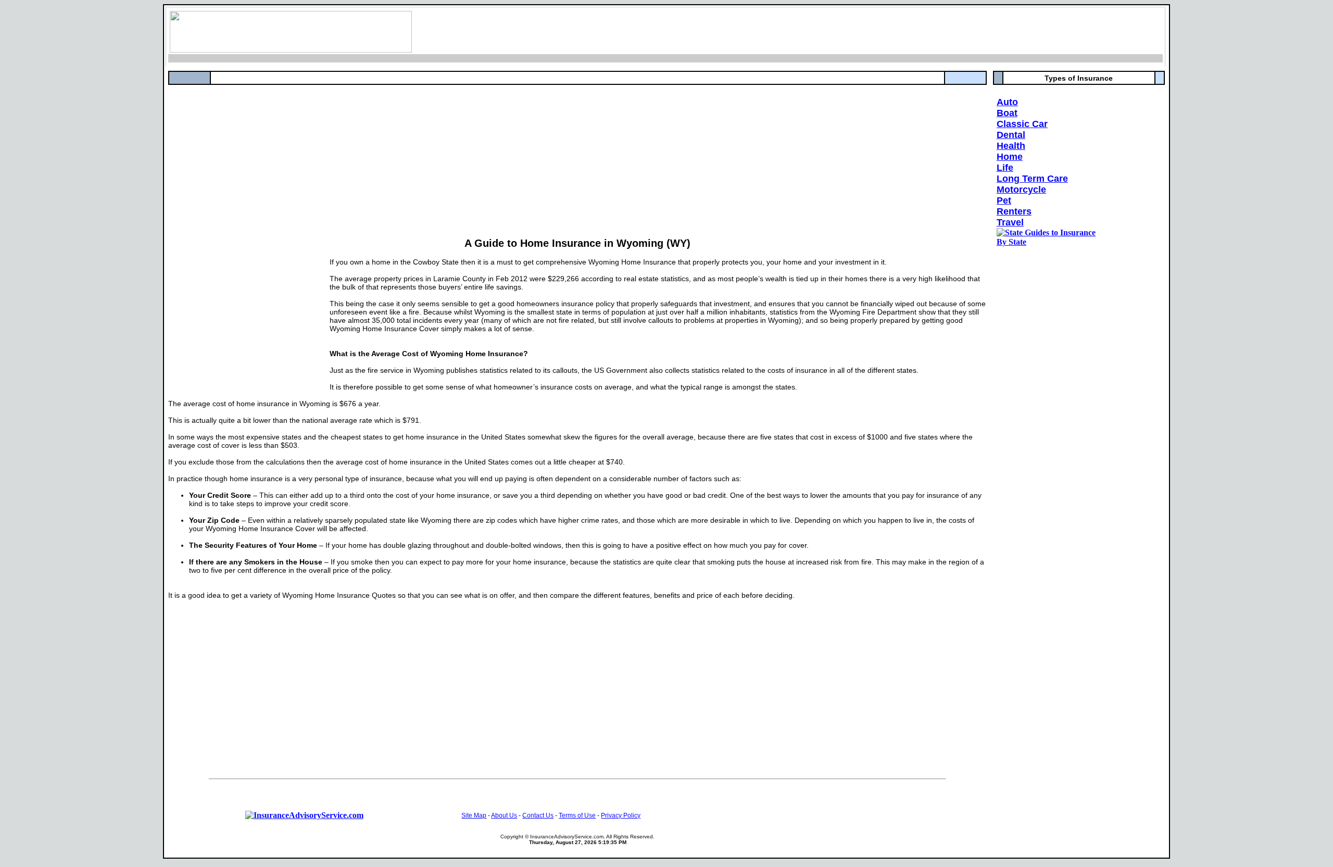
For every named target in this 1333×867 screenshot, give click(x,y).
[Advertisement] (480, 158)
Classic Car (1022, 124)
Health (1011, 146)
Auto (1007, 102)
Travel (1010, 222)
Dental (1011, 135)
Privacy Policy (620, 815)
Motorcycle (1021, 189)
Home (1010, 157)
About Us (504, 815)
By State (1011, 241)
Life (1005, 167)
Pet (1004, 200)
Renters (1014, 211)
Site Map (473, 815)
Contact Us (538, 815)
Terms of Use (577, 815)
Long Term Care (1032, 178)
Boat (1007, 113)
